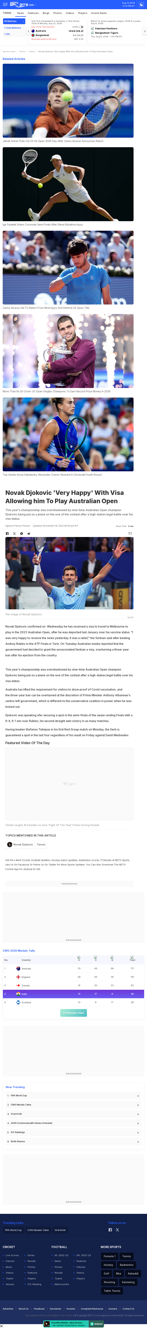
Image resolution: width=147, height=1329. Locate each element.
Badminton (126, 1264)
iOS (38, 869)
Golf (106, 1273)
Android (27, 869)
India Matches (13, 27)
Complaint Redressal (92, 1308)
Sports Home (9, 51)
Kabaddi (133, 1273)
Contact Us (128, 1308)
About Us (24, 1308)
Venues (10, 1284)
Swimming (128, 1282)
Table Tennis (112, 1290)
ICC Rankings (18, 1132)
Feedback (39, 1308)
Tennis (7, 13)
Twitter (52, 864)
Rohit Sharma (18, 1141)
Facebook (23, 864)
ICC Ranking (34, 1284)
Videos (70, 13)
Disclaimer (55, 1308)
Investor (71, 1308)
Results (32, 1261)
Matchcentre (62, 1284)
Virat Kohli (16, 1114)
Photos (57, 13)
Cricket (26, 860)
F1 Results (106, 860)
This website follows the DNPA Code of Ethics (49, 1315)
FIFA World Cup (19, 1095)
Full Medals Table (73, 1012)
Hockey (108, 1264)
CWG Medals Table (21, 1104)
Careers (112, 1308)
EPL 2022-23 (84, 1255)
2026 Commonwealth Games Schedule (31, 1123)
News (20, 13)
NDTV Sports (122, 860)
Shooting (109, 1282)
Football (36, 860)
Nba (118, 1273)
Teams (9, 1278)
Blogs (46, 13)
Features (33, 13)
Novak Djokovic (23, 844)
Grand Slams (99, 13)
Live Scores (12, 1255)
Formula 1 (109, 1256)
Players (82, 13)
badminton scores (89, 860)
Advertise (8, 1308)
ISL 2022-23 (61, 1255)
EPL (8, 34)
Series (31, 1255)
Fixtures (10, 1261)
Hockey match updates (64, 860)
